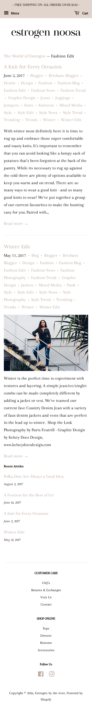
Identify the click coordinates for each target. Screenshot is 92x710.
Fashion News (43, 90)
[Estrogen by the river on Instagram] (51, 675)
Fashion (45, 82)
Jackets (27, 285)
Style (8, 112)
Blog (35, 255)
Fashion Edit (15, 90)
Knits (28, 105)
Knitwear (46, 105)
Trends (31, 119)
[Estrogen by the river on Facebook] (41, 675)
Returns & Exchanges (46, 590)
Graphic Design (21, 97)
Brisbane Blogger (64, 75)
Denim (10, 82)
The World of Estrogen (24, 56)
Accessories (46, 650)
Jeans (45, 97)
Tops (46, 628)
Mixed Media (71, 105)
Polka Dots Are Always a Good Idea (34, 476)
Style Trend (73, 112)
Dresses (46, 635)
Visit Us (46, 597)
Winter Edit (71, 119)
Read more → (16, 223)
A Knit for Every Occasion (33, 67)
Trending (12, 119)
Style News (48, 112)
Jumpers (11, 105)
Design (27, 82)
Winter (49, 119)
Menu (14, 13)
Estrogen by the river (50, 693)
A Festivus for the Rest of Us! (29, 495)
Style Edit (25, 112)
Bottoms (46, 643)
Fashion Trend (73, 90)
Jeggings (62, 97)
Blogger (36, 75)
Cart (84, 13)
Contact (46, 604)
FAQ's (46, 583)
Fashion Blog (68, 82)
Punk (71, 285)
